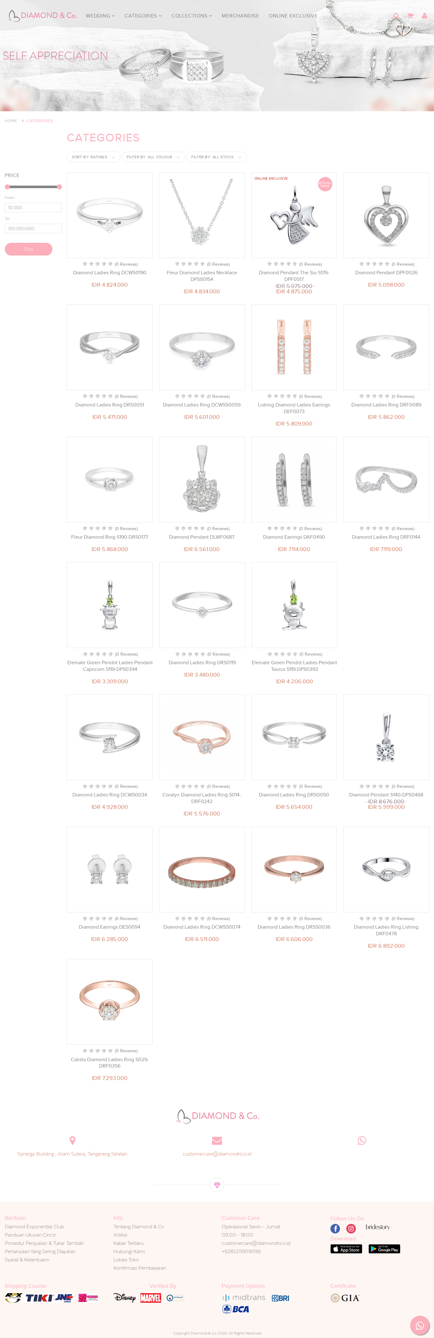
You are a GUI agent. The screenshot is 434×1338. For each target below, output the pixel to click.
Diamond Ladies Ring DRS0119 (202, 663)
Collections (190, 16)
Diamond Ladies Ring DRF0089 (386, 405)
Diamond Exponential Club (34, 1227)
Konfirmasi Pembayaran (139, 1268)
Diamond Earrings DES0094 (109, 927)
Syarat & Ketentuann (27, 1260)
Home (11, 121)
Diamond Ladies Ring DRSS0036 (294, 927)
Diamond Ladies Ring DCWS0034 (109, 795)
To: (7, 218)
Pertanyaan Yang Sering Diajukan (40, 1251)
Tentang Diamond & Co (138, 1227)
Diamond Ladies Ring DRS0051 (109, 405)
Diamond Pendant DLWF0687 (201, 537)
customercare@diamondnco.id (217, 1154)
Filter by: (149, 157)
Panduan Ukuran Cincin (30, 1235)
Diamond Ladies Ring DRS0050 (294, 795)
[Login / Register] (424, 16)
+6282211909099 (241, 1251)
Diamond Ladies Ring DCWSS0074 (202, 927)
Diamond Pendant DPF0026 (386, 273)
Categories (142, 16)
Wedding (99, 16)
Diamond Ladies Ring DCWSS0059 (202, 405)
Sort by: (89, 157)
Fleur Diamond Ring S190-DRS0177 (109, 537)
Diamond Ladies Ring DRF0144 (386, 537)
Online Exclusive (293, 16)
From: (10, 197)
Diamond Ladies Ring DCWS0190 (109, 273)
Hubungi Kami (129, 1251)
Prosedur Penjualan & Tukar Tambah (44, 1243)
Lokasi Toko (126, 1260)
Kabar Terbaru (128, 1243)
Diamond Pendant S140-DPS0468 (386, 795)
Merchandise (240, 16)
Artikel (120, 1235)
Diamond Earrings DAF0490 (294, 537)
